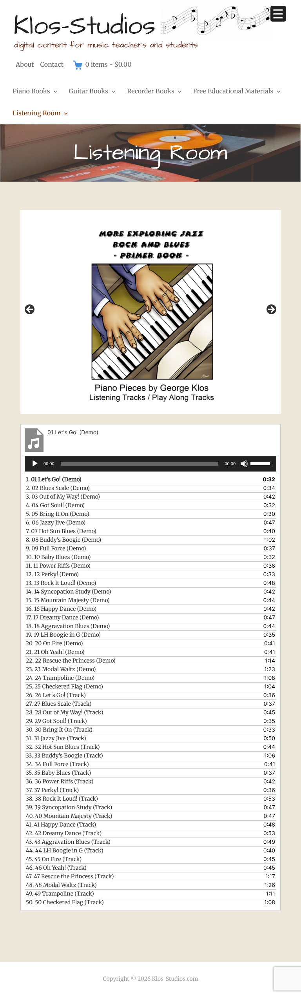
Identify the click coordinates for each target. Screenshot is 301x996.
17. (62, 617)
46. (56, 867)
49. (60, 893)
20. (54, 643)
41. (61, 824)
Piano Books (31, 91)
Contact (51, 65)
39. (69, 807)
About (25, 65)
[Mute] (244, 464)
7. (61, 531)
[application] (150, 464)
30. (59, 729)
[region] (150, 312)
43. (68, 841)
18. (68, 626)
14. (68, 591)
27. (58, 703)
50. (65, 902)
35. (58, 772)
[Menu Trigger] (278, 14)
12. (52, 574)
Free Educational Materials (233, 91)
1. (54, 479)
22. (71, 660)
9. (56, 548)
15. (68, 600)
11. (58, 565)
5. (57, 513)
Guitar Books (88, 91)
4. (55, 505)
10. (58, 557)
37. (52, 790)
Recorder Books (150, 91)
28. (64, 712)
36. (60, 781)
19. (63, 634)
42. (64, 833)
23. (61, 669)
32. (63, 746)
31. (56, 738)
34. (57, 764)
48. (61, 885)
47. (70, 876)
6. (55, 522)
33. (64, 755)
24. (60, 677)
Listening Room (37, 113)
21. (55, 652)
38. (62, 798)
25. (64, 686)
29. (56, 721)
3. (63, 496)
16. (61, 608)
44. (64, 850)
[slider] (261, 463)
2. (58, 488)
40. (69, 815)
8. (63, 539)
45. (54, 859)
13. (61, 582)
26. (56, 695)
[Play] (35, 464)
